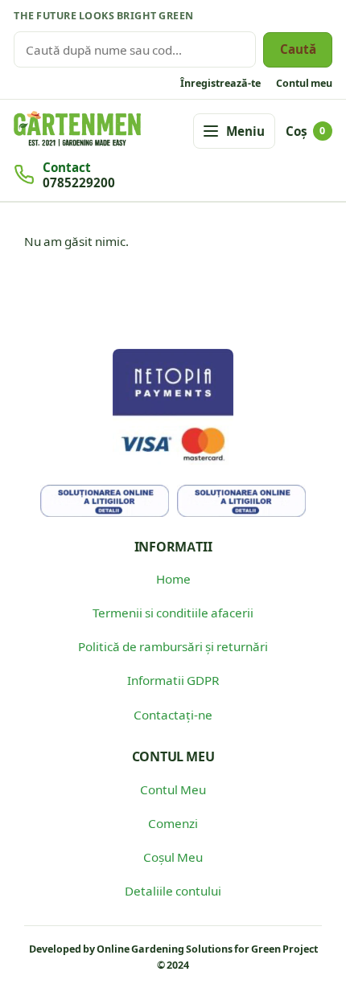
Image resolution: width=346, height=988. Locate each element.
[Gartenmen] (77, 129)
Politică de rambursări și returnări (173, 646)
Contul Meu (173, 789)
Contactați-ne (173, 714)
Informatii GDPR (173, 679)
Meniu (245, 130)
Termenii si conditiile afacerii (173, 612)
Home (173, 578)
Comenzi (173, 822)
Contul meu (304, 82)
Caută (298, 48)
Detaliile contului (173, 890)
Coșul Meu (173, 856)
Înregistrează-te (220, 82)
